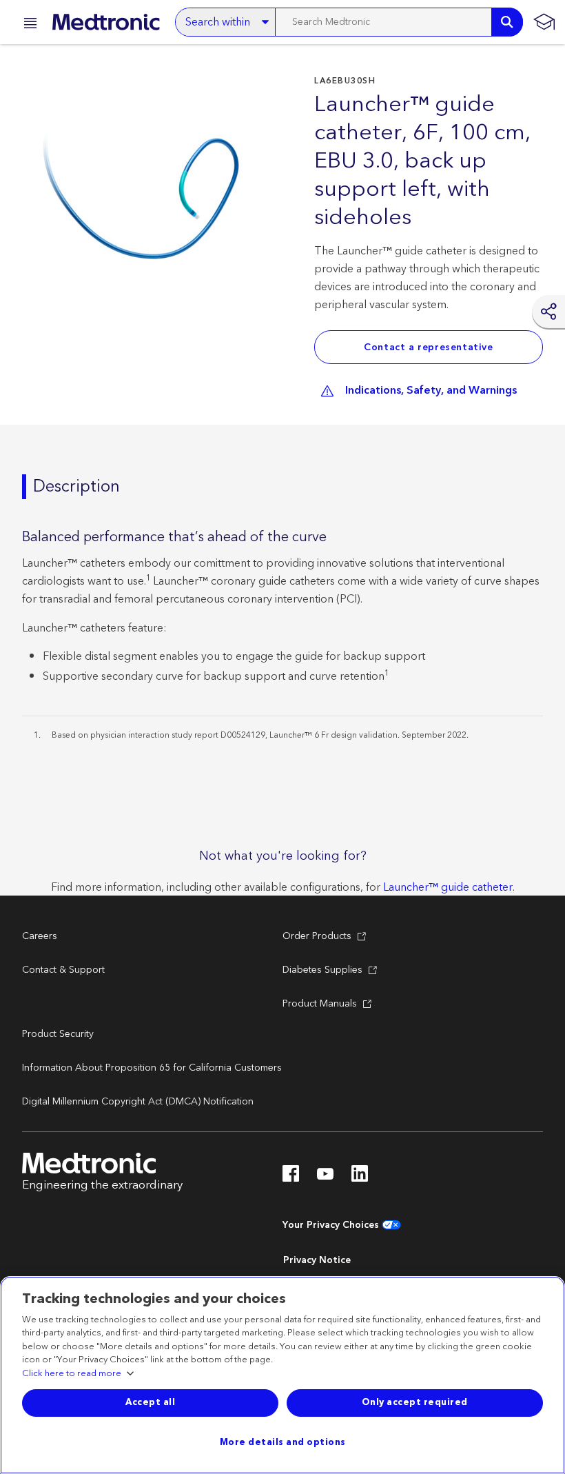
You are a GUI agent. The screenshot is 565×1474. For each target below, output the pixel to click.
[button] (26, 25)
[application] (146, 186)
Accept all (150, 1402)
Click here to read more (71, 1374)
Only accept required (415, 1402)
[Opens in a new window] (290, 1177)
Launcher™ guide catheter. (449, 887)
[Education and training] (544, 22)
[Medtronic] (105, 22)
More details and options (283, 1442)
